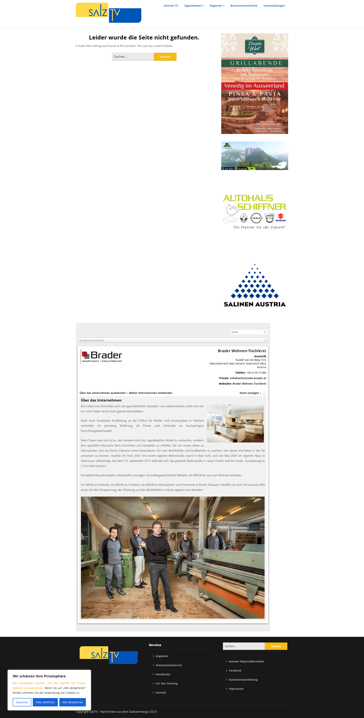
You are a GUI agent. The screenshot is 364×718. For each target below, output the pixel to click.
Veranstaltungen (274, 5)
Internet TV (171, 5)
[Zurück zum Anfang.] (264, 393)
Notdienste (163, 674)
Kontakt (161, 692)
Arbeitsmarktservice (169, 665)
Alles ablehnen (45, 702)
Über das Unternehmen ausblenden (103, 393)
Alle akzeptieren (72, 702)
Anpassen (22, 702)
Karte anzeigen (249, 393)
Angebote (162, 656)
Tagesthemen (192, 5)
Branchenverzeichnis (244, 5)
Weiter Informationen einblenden (150, 393)
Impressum (236, 688)
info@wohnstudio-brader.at (248, 378)
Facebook (235, 670)
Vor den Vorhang (167, 683)
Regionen (216, 5)
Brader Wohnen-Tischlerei (249, 383)
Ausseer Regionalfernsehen (246, 661)
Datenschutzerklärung (243, 679)
